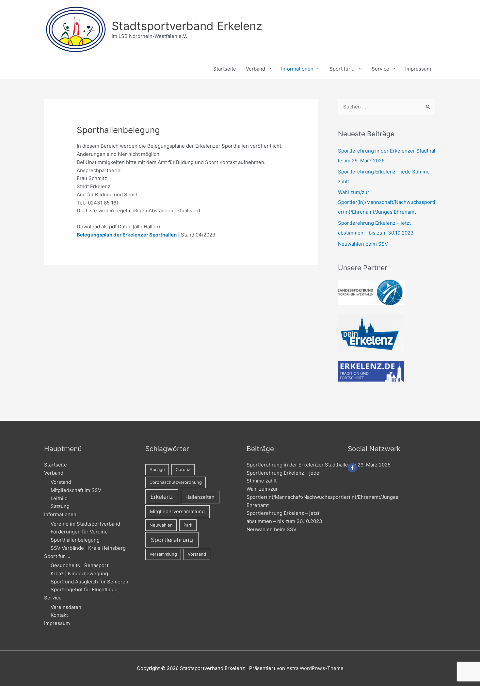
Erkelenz (162, 496)
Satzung (60, 506)
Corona (183, 469)
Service (380, 69)
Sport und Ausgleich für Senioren (89, 582)
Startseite (224, 69)
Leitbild (59, 498)
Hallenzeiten (200, 497)
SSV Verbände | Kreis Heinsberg (88, 548)
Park (188, 525)
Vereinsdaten (66, 607)
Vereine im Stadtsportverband (85, 524)
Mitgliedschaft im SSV (76, 490)
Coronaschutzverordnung (176, 482)
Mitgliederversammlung (177, 511)
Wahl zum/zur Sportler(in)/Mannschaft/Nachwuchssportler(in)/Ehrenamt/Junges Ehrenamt (386, 202)
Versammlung (163, 554)
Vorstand (61, 482)
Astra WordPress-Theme (315, 668)
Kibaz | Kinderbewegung (79, 573)
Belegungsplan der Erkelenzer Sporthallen (127, 235)
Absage (157, 469)
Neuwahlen (161, 525)
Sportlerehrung (172, 539)
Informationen (297, 69)
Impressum (418, 69)
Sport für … (342, 69)
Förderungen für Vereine (79, 532)
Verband (255, 69)
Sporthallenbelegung (75, 540)
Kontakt (59, 615)
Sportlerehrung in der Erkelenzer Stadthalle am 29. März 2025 (319, 465)
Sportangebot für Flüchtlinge (84, 589)
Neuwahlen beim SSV (363, 244)
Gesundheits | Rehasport (79, 565)
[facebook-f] (353, 467)
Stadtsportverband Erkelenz (187, 26)
